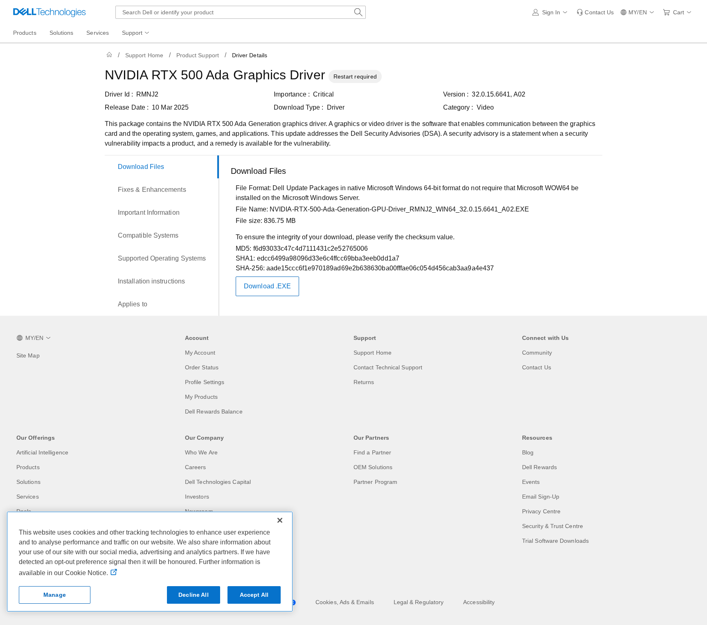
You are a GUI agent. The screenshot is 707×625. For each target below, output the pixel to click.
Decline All (193, 594)
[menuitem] (136, 33)
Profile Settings (204, 382)
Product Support (197, 55)
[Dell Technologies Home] (49, 12)
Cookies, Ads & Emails (344, 602)
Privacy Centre (541, 511)
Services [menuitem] (97, 32)
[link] (595, 12)
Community (537, 352)
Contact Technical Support (388, 367)
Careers (195, 467)
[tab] (162, 166)
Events (531, 482)
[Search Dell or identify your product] (358, 12)
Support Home (144, 55)
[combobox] (240, 12)
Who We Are (201, 452)
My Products (201, 396)
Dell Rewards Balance (214, 411)
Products (28, 467)
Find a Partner (372, 452)
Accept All (254, 594)
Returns (364, 382)
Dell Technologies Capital (218, 482)
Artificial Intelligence (42, 452)
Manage (54, 594)
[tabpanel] (413, 237)
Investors (197, 496)
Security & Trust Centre (552, 526)
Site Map (28, 355)
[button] (551, 12)
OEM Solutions (373, 467)
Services (27, 496)
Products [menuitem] (24, 32)
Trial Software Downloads (555, 540)
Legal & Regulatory (419, 602)
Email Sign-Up (540, 496)
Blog (528, 452)
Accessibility (479, 602)
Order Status (201, 367)
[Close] (280, 520)
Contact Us (536, 367)
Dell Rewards (539, 467)
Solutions (28, 482)
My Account (200, 352)
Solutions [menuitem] (62, 32)
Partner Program (375, 482)
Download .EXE (267, 286)
